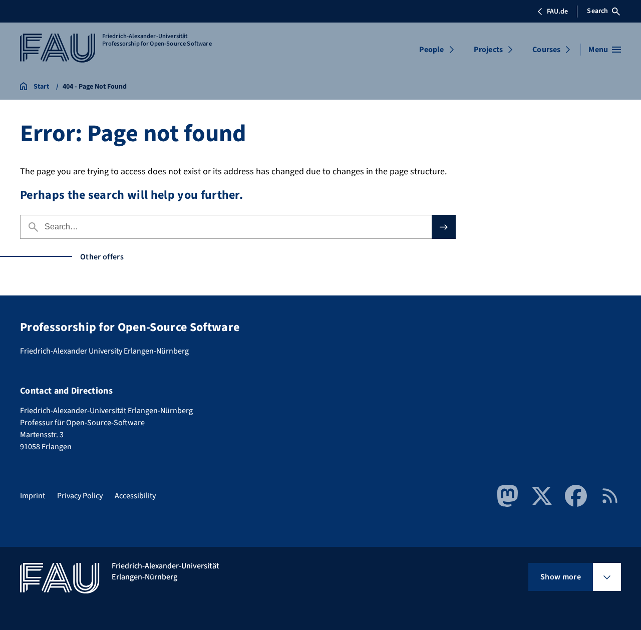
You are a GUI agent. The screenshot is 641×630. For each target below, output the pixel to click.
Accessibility (135, 495)
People (431, 49)
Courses (546, 49)
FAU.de (557, 12)
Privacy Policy (80, 495)
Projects (488, 49)
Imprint (32, 495)
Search (597, 11)
